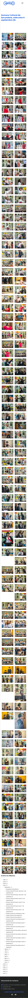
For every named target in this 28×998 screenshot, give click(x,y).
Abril (6, 956)
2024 (4, 883)
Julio (6, 951)
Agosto (6, 949)
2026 (4, 879)
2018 (4, 971)
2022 (4, 964)
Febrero (6, 960)
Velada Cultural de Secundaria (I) (13, 917)
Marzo (6, 958)
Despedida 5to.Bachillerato (12, 889)
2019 (4, 969)
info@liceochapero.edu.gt (9, 988)
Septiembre (7, 887)
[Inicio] (8, 3)
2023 (4, 885)
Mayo (6, 954)
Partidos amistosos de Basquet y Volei (15, 913)
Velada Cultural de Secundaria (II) (14, 915)
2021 (4, 966)
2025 (4, 881)
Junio (6, 952)
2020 (4, 967)
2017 (4, 973)
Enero (6, 962)
